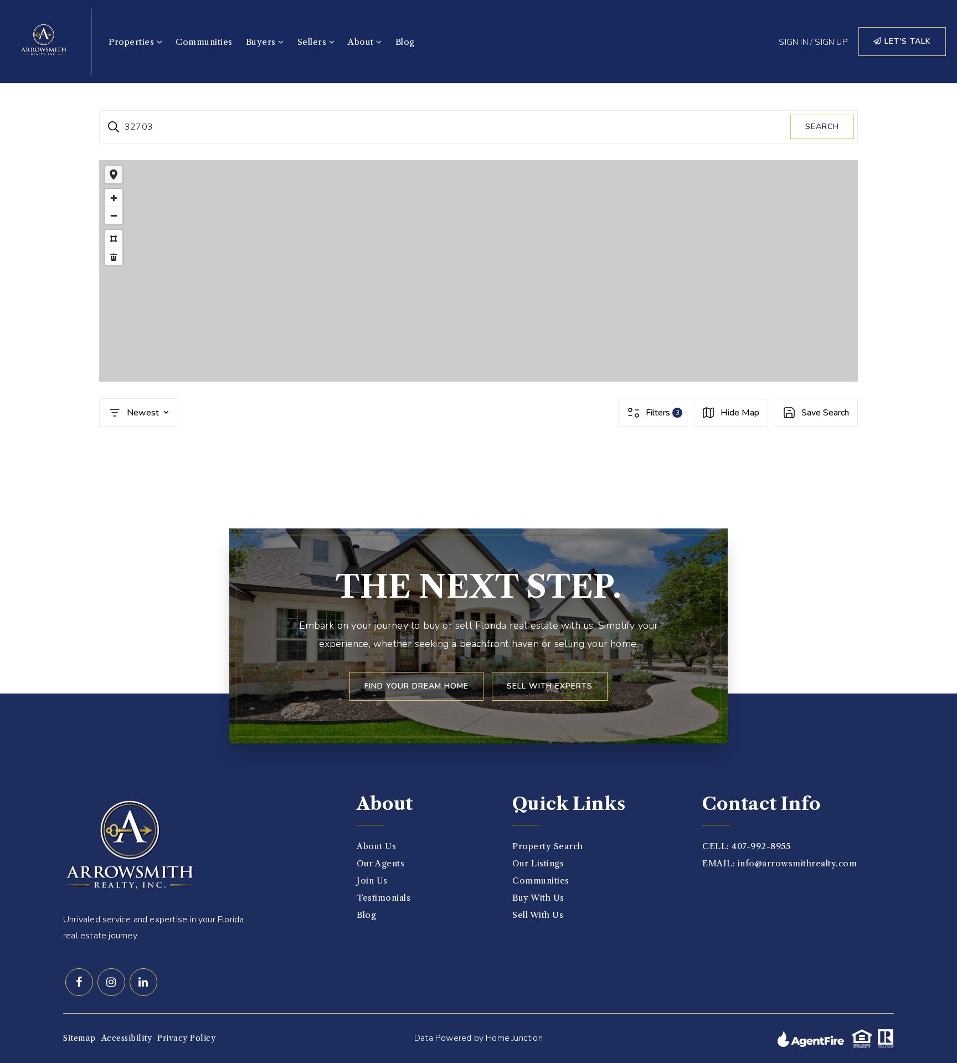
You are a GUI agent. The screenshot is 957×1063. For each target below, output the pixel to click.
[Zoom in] (113, 198)
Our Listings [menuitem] (538, 863)
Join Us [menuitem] (372, 880)
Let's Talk (906, 41)
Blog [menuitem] (405, 42)
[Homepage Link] (44, 40)
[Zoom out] (113, 215)
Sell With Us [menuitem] (537, 915)
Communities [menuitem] (204, 42)
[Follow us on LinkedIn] (143, 982)
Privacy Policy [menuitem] (186, 1038)
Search (822, 126)
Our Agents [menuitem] (380, 863)
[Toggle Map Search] (113, 174)
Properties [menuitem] (133, 42)
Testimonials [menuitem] (383, 897)
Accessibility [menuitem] (126, 1038)
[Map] (478, 271)
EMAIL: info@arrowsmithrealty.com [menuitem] (779, 863)
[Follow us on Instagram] (111, 982)
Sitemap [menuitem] (79, 1038)
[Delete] (113, 256)
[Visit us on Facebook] (79, 982)
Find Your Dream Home (416, 686)
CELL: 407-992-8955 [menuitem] (746, 846)
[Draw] (113, 239)
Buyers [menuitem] (262, 42)
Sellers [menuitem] (313, 42)
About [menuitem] (362, 42)
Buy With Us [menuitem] (538, 897)
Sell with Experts (550, 686)
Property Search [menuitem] (547, 846)
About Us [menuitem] (376, 846)
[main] (478, 291)
